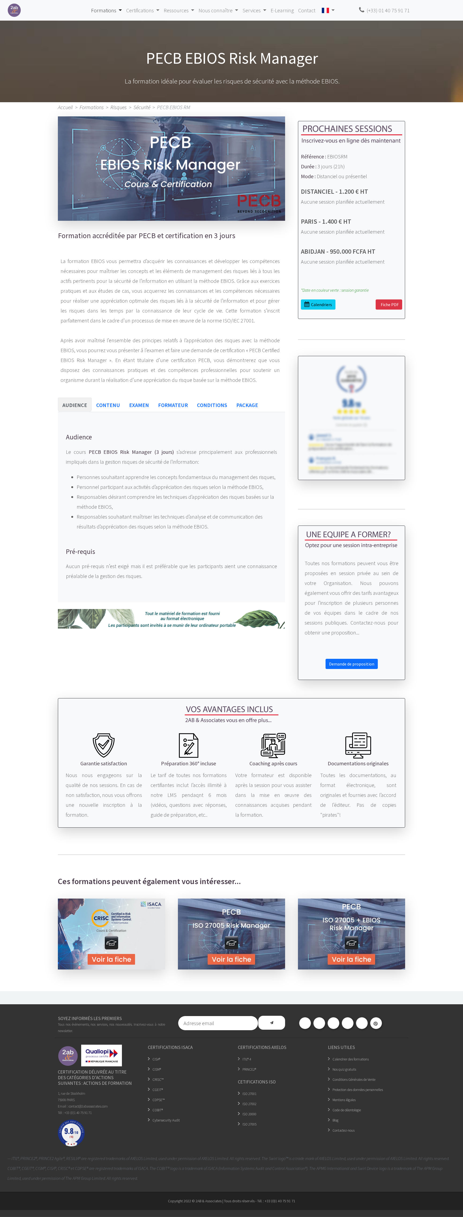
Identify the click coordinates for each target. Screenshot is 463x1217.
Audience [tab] (74, 405)
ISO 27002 (249, 1104)
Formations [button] (104, 10)
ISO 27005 (249, 1124)
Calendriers (320, 304)
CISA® (156, 1059)
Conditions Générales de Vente (354, 1079)
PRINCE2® (249, 1069)
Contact (306, 10)
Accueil (65, 107)
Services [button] (252, 10)
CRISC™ (157, 1079)
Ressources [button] (177, 10)
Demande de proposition (351, 664)
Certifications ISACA (170, 1047)
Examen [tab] (139, 405)
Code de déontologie (347, 1110)
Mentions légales (344, 1100)
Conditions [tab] (212, 405)
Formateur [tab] (173, 405)
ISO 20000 (249, 1114)
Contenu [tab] (108, 405)
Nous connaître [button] (216, 10)
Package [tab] (247, 405)
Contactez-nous (343, 1130)
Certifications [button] (140, 10)
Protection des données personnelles (358, 1089)
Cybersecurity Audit (166, 1120)
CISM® (156, 1069)
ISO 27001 (249, 1094)
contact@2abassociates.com (88, 1106)
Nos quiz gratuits (344, 1069)
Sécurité (141, 107)
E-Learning (282, 10)
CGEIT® (157, 1089)
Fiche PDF (389, 304)
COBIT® (157, 1110)
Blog (335, 1120)
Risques (118, 107)
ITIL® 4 (246, 1059)
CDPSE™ (158, 1100)
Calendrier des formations (351, 1059)
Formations (92, 107)
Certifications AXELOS (262, 1047)
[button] (328, 10)
